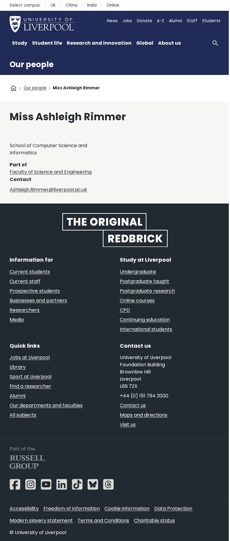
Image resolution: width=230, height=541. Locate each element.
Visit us (128, 424)
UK (53, 5)
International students (146, 329)
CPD (125, 310)
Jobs (127, 21)
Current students (30, 271)
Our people (32, 64)
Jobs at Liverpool (30, 357)
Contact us (133, 405)
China (71, 5)
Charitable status (154, 520)
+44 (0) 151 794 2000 (144, 395)
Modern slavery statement (41, 520)
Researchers (25, 310)
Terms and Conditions (103, 520)
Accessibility (24, 508)
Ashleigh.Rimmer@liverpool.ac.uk (48, 189)
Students (211, 21)
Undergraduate (138, 271)
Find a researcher (30, 386)
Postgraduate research (147, 290)
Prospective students (35, 290)
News (112, 21)
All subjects (23, 415)
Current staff (25, 281)
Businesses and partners (38, 300)
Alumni (175, 21)
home (13, 88)
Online (113, 5)
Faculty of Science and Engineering (51, 171)
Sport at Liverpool (31, 376)
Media (17, 319)
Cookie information (127, 508)
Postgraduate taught (144, 281)
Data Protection (173, 508)
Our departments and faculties (46, 405)
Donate (144, 21)
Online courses (137, 300)
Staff (192, 21)
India (92, 5)
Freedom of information (71, 508)
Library (18, 367)
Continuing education (145, 319)
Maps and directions (143, 415)
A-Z (160, 21)
